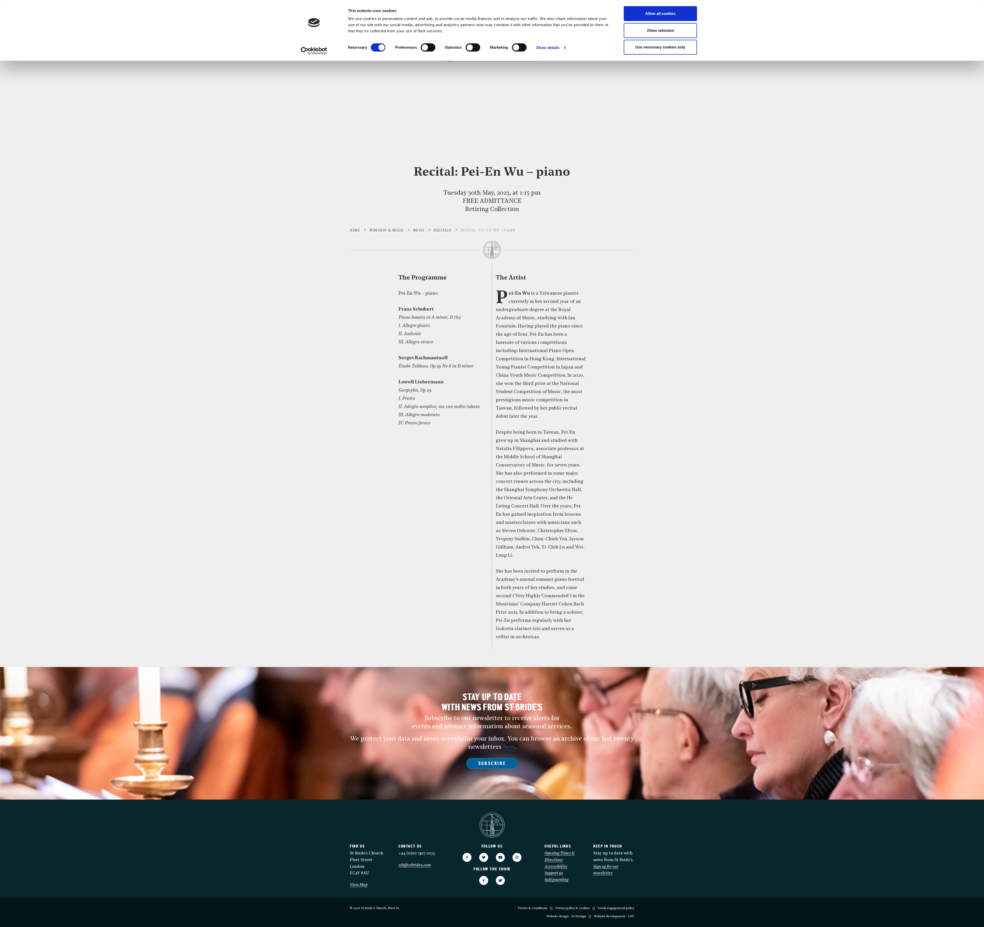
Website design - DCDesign (566, 916)
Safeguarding (556, 880)
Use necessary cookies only (660, 47)
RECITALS (443, 230)
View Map (358, 885)
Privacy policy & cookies (572, 908)
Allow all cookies (660, 13)
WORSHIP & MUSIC (387, 230)
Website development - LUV (614, 916)
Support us (554, 873)
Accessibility (556, 867)
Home (355, 230)
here (508, 747)
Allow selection (660, 30)
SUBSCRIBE (492, 764)
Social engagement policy (616, 908)
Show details (547, 47)
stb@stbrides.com (414, 865)
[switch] (428, 47)
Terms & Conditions (533, 908)
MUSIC (419, 230)
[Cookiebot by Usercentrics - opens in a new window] (314, 51)
